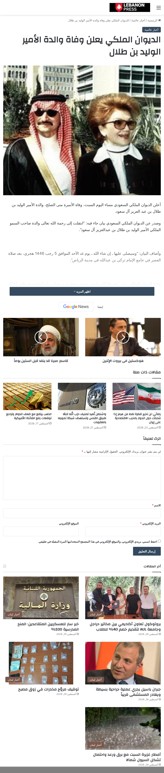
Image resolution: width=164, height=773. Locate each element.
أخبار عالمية (138, 20)
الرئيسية (153, 20)
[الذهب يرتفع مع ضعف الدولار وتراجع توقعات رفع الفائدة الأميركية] (27, 396)
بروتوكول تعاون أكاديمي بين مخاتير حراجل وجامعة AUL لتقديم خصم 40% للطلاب (125, 626)
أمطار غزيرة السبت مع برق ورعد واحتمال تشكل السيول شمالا (127, 757)
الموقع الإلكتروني (69, 523)
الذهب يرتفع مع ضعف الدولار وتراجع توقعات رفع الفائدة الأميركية (28, 416)
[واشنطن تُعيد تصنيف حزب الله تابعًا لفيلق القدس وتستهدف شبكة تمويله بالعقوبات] (82, 396)
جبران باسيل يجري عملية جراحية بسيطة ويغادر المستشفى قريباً (128, 692)
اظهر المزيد (83, 291)
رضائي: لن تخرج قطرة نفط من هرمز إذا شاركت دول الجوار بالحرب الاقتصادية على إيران (137, 418)
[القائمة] (159, 9)
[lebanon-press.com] (130, 7)
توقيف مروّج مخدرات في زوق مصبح (48, 689)
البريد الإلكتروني (150, 523)
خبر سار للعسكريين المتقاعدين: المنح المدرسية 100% (48, 626)
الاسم (156, 505)
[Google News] (76, 307)
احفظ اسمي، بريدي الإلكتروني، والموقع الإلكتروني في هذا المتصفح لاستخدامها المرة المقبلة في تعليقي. (97, 541)
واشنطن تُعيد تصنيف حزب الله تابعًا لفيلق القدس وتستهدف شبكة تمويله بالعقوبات (82, 418)
